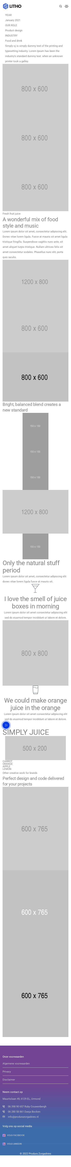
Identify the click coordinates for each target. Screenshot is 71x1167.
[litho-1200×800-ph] (35, 281)
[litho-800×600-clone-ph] (35, 377)
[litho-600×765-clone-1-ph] (35, 995)
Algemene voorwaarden (16, 1063)
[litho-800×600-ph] (35, 328)
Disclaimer (9, 1079)
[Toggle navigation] (66, 6)
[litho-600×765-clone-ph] (35, 912)
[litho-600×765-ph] (35, 828)
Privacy (7, 1071)
